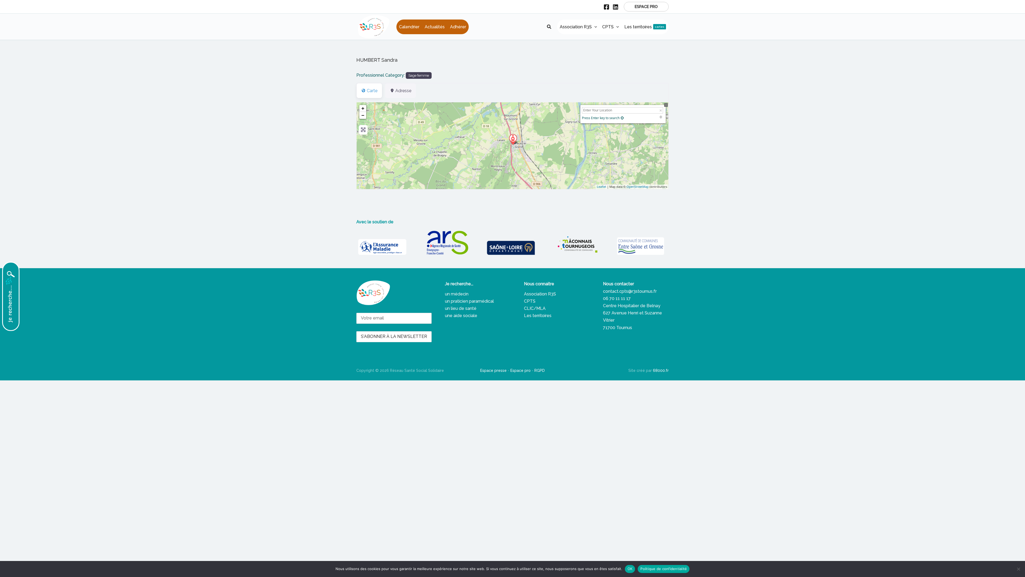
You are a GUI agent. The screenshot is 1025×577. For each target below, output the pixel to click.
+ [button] (362, 108)
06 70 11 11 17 (617, 298)
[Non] (1018, 569)
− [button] (362, 115)
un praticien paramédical (469, 301)
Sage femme (418, 75)
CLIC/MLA (535, 308)
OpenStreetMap (637, 187)
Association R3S (540, 294)
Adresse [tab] (403, 90)
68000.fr (661, 370)
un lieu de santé (460, 308)
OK (630, 569)
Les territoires (537, 315)
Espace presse (493, 370)
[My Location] (622, 118)
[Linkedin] (615, 7)
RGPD (539, 370)
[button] (646, 6)
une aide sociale (461, 315)
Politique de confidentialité (663, 569)
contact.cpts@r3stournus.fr (630, 291)
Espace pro (520, 370)
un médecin (456, 294)
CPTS (529, 301)
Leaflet (601, 187)
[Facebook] (606, 7)
